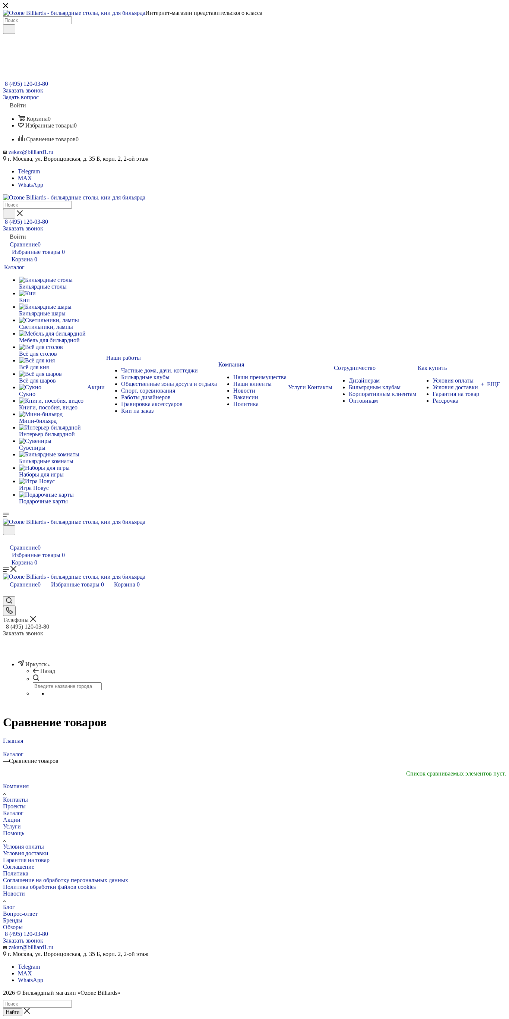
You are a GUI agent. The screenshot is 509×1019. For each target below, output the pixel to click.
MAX (25, 178)
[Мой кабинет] (6, 540)
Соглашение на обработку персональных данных (65, 880)
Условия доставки (25, 853)
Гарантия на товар (26, 860)
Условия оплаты (23, 846)
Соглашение (18, 867)
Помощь (13, 833)
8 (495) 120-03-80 (26, 84)
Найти (12, 1012)
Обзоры (13, 927)
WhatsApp (30, 185)
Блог (9, 907)
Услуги (12, 826)
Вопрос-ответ (20, 914)
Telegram (29, 171)
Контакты (15, 799)
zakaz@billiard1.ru (31, 152)
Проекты (14, 806)
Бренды (12, 920)
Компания (16, 786)
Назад (47, 671)
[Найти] (9, 29)
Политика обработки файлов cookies (49, 887)
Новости (14, 893)
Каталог (13, 813)
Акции (11, 820)
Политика (15, 873)
